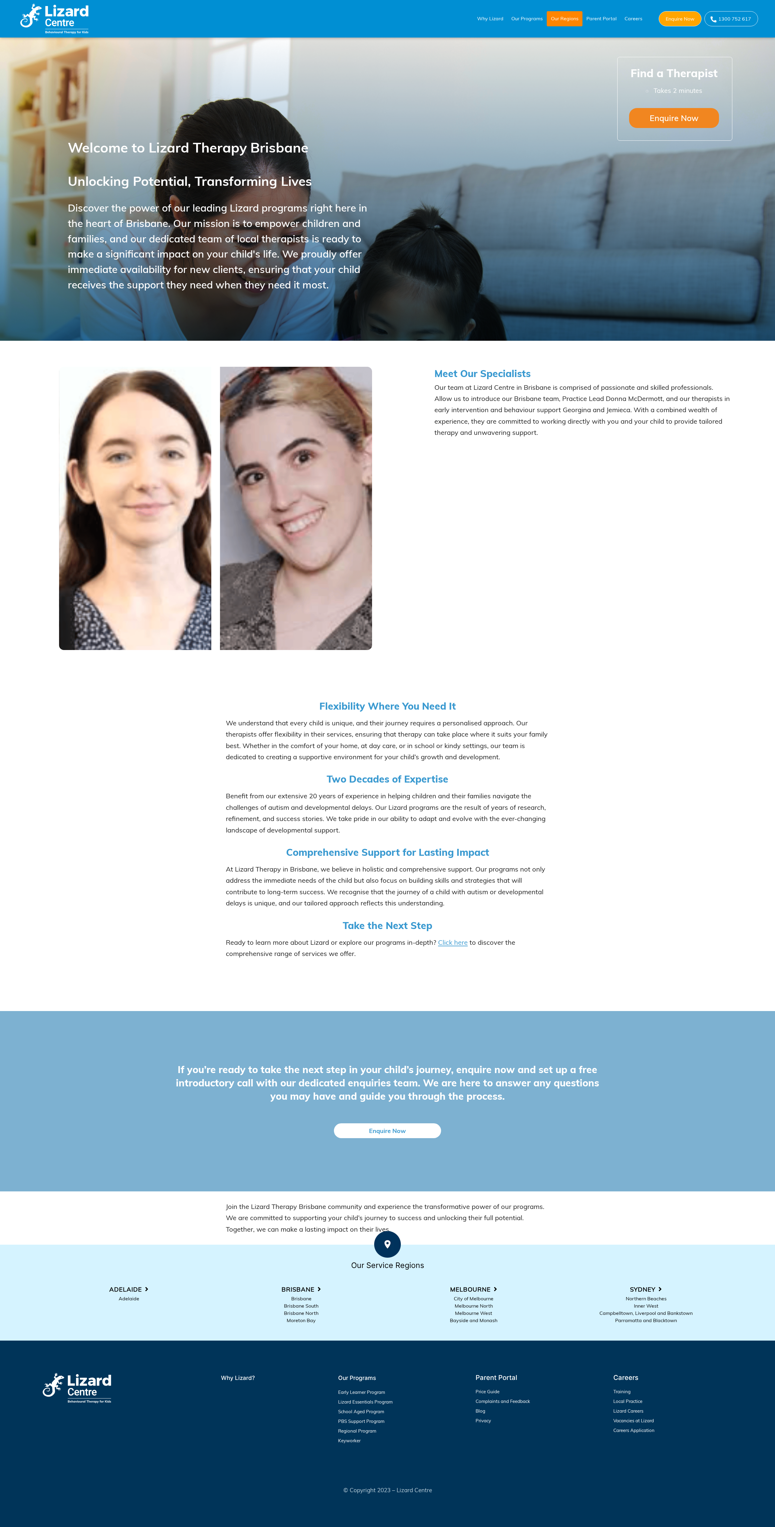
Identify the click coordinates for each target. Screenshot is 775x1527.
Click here (453, 942)
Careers (633, 18)
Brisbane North (301, 1313)
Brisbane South (301, 1306)
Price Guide (488, 1391)
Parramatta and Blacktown (646, 1320)
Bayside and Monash (473, 1320)
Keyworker (349, 1440)
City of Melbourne (473, 1298)
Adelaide (129, 1298)
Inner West (646, 1306)
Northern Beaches (646, 1298)
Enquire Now (680, 19)
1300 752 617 (734, 19)
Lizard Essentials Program (365, 1402)
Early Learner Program (361, 1392)
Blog (480, 1411)
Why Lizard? (238, 1377)
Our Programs (527, 18)
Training (622, 1391)
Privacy (483, 1421)
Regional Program (357, 1431)
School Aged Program (361, 1411)
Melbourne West (473, 1313)
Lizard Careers (628, 1411)
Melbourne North (474, 1306)
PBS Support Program (361, 1421)
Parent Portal (601, 18)
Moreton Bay (301, 1320)
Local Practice (627, 1401)
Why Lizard (490, 18)
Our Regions (565, 18)
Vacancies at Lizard (633, 1421)
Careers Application (634, 1430)
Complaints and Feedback (503, 1401)
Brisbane (301, 1298)
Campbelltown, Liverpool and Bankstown (646, 1313)
